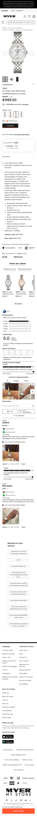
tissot (18, 560)
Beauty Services (24, 670)
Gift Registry (23, 673)
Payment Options (8, 654)
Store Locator (24, 661)
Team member (18, 770)
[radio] (10, 125)
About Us (5, 704)
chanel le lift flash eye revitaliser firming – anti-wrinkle (18, 625)
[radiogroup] (18, 126)
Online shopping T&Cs (18, 755)
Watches (18, 29)
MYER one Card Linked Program (9, 678)
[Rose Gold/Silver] (10, 114)
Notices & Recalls (25, 680)
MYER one (5, 693)
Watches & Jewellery (8, 29)
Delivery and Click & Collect (9, 662)
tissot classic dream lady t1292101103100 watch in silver (18, 608)
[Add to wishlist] (33, 84)
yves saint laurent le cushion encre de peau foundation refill (18, 584)
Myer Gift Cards (7, 696)
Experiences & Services (24, 665)
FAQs (21, 654)
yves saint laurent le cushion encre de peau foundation (18, 593)
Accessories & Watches (15, 27)
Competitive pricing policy (25, 750)
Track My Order (7, 650)
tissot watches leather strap (19, 600)
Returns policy (8, 750)
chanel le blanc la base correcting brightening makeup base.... (18, 575)
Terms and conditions (11, 760)
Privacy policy (29, 765)
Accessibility (23, 684)
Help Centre (23, 650)
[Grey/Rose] (5, 114)
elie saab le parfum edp (18, 566)
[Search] (33, 22)
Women (4, 27)
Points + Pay (6, 657)
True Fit (4, 670)
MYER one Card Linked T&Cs (12, 765)
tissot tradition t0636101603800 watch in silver (19, 616)
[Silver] (16, 114)
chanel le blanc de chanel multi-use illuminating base (18, 552)
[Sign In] (24, 16)
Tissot (4, 88)
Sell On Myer (6, 718)
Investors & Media (8, 707)
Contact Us (23, 657)
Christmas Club (7, 714)
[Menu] (3, 22)
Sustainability (7, 711)
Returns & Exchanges (9, 666)
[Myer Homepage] (9, 17)
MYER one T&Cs (27, 760)
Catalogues (6, 673)
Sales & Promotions (26, 677)
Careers (5, 700)
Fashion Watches (27, 29)
